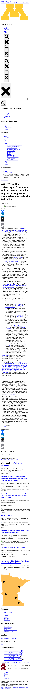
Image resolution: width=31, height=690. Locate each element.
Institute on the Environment (15, 369)
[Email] (15, 222)
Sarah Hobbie (18, 257)
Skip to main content (6, 1)
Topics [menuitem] (5, 143)
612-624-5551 (14, 638)
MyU (5, 28)
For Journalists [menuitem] (8, 163)
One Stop (6, 29)
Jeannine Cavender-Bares (14, 306)
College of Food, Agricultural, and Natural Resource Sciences (14, 365)
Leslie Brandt (17, 304)
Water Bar (20, 231)
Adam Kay (20, 316)
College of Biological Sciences (11, 261)
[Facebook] (15, 211)
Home (5, 171)
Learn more (5, 355)
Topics (5, 124)
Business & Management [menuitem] (13, 149)
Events (6, 129)
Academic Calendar (9, 117)
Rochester (6, 618)
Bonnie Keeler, (18, 326)
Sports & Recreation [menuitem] (12, 160)
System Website (8, 612)
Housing (6, 112)
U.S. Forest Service (18, 230)
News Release (4, 180)
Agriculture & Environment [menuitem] (14, 145)
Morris (5, 617)
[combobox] (20, 99)
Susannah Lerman (19, 315)
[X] (15, 219)
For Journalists (8, 127)
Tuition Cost (7, 116)
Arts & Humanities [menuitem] (12, 148)
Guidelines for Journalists (10, 630)
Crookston (6, 614)
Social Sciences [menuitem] (11, 158)
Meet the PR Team (9, 631)
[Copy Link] (15, 226)
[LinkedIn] (15, 215)
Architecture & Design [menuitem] (13, 146)
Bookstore (6, 114)
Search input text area (6, 99)
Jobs (5, 31)
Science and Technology (10, 427)
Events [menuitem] (6, 164)
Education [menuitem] (10, 152)
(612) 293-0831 (5, 459)
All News (6, 126)
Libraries (6, 113)
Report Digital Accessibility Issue (19, 687)
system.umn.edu (10, 394)
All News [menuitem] (6, 161)
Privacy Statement (5, 687)
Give (5, 32)
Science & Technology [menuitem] (13, 157)
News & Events (8, 172)
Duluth (6, 615)
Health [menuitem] (9, 154)
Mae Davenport (11, 284)
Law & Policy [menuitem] (11, 155)
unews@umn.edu (13, 459)
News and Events (5, 21)
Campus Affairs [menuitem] (11, 151)
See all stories (4, 571)
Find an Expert (8, 627)
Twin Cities (7, 620)
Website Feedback (5, 688)
